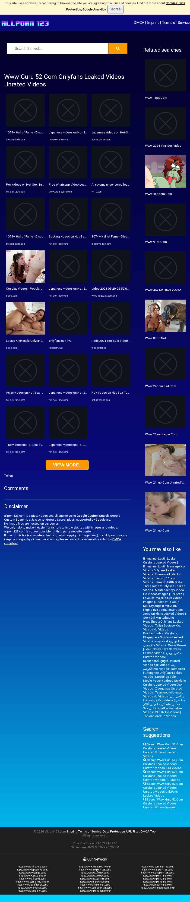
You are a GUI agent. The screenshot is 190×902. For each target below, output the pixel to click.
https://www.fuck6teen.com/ (95, 884)
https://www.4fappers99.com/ (32, 869)
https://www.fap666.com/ (32, 878)
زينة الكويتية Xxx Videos (159, 667)
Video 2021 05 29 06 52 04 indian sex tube (121, 289)
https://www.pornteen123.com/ (157, 866)
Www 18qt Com (156, 98)
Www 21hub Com (157, 530)
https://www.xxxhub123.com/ (95, 866)
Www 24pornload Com (160, 386)
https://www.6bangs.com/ (32, 872)
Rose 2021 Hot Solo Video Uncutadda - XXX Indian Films (130, 341)
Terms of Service (176, 22)
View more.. (67, 464)
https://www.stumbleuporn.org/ (158, 887)
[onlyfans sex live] (68, 333)
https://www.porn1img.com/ (157, 875)
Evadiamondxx (153, 633)
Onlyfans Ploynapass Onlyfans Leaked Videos (163, 637)
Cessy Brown (177, 645)
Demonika (178, 669)
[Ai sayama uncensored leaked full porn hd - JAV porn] (111, 177)
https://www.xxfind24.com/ (95, 872)
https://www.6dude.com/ (32, 875)
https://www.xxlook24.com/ (95, 875)
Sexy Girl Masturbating (158, 618)
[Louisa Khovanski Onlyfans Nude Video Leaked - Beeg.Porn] (25, 333)
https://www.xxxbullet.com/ (32, 890)
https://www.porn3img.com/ (157, 881)
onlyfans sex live (60, 341)
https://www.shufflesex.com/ (32, 884)
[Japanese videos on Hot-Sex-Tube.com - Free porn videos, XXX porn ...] (68, 125)
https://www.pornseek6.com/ (95, 890)
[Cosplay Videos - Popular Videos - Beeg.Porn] (25, 282)
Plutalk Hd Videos (167, 712)
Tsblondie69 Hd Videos (159, 716)
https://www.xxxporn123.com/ (95, 869)
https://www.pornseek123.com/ (95, 887)
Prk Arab (176, 594)
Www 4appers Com (158, 194)
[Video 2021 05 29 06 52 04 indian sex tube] (111, 282)
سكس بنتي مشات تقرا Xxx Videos (163, 698)
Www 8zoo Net (155, 338)
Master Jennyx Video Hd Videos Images (163, 592)
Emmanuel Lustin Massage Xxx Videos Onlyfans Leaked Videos (164, 570)
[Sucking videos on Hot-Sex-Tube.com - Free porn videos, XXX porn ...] (68, 229)
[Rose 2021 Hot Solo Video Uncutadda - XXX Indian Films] (111, 333)
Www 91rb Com (156, 242)
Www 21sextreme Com (161, 434)
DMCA (139, 22)
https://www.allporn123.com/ (157, 869)
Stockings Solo (165, 677)
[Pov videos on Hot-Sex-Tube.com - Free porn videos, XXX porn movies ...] (25, 177)
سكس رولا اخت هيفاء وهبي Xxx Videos (162, 643)
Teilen (8, 476)
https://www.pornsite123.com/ (32, 881)
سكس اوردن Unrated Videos (162, 655)
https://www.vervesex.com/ (32, 887)
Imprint (153, 22)
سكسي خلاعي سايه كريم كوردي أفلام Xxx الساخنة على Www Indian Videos (164, 706)
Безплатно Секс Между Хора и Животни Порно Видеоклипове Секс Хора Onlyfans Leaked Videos (163, 608)
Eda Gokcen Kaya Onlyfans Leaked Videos (162, 651)
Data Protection (114, 831)
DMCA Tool (148, 831)
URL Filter (132, 831)
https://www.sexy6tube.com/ (95, 881)
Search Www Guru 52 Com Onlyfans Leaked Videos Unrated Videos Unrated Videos (163, 750)
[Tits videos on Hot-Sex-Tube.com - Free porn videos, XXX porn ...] (25, 438)
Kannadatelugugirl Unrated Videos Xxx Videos (161, 663)
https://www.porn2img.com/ (157, 878)
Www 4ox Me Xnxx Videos (163, 290)
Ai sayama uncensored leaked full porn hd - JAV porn (127, 185)
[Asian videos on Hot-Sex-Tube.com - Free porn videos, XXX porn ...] (25, 386)
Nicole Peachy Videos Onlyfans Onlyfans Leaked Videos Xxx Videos (164, 684)
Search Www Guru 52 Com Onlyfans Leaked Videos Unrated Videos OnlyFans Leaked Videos (163, 790)
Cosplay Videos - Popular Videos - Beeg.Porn (37, 289)
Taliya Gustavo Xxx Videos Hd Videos (162, 627)
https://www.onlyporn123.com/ (157, 872)
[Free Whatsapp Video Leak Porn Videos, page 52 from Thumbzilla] (68, 177)
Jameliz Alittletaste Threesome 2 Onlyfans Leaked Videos (164, 586)
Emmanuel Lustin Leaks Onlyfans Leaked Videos (160, 560)
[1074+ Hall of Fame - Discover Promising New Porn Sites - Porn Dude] (25, 125)
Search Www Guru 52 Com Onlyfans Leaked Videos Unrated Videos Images (163, 803)
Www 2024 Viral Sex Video (163, 146)
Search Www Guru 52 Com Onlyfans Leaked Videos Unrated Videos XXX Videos (163, 764)
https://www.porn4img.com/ (158, 884)
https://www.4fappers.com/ (32, 866)
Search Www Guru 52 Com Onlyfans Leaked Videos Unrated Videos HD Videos (163, 776)
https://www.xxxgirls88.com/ (95, 878)
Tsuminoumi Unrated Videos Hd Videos (163, 694)
